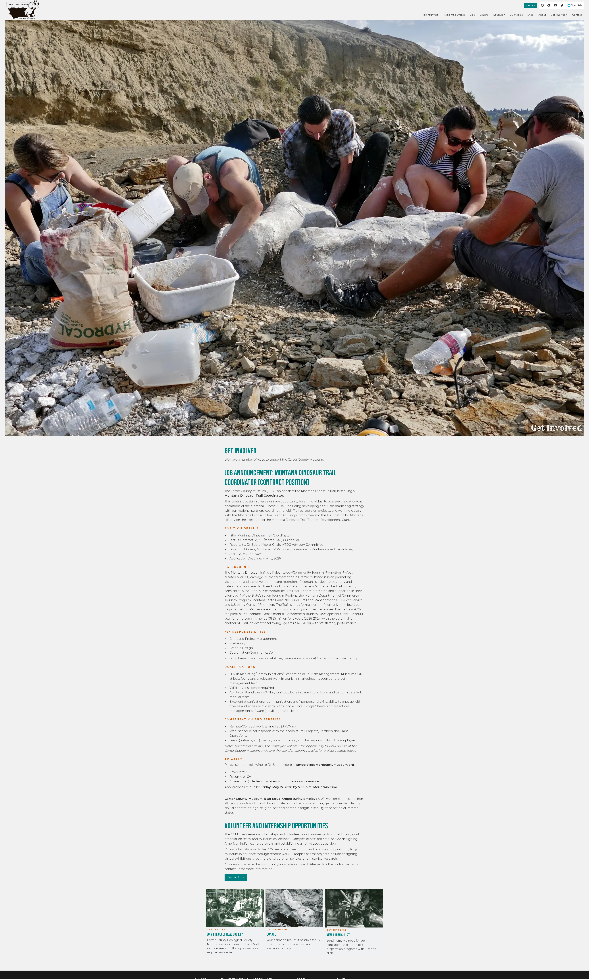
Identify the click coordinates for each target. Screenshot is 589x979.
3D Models (516, 14)
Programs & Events (454, 14)
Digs (472, 14)
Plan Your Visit (430, 14)
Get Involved (558, 14)
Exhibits (483, 14)
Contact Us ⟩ (235, 877)
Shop (530, 14)
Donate (530, 5)
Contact (577, 14)
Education (499, 14)
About (542, 14)
